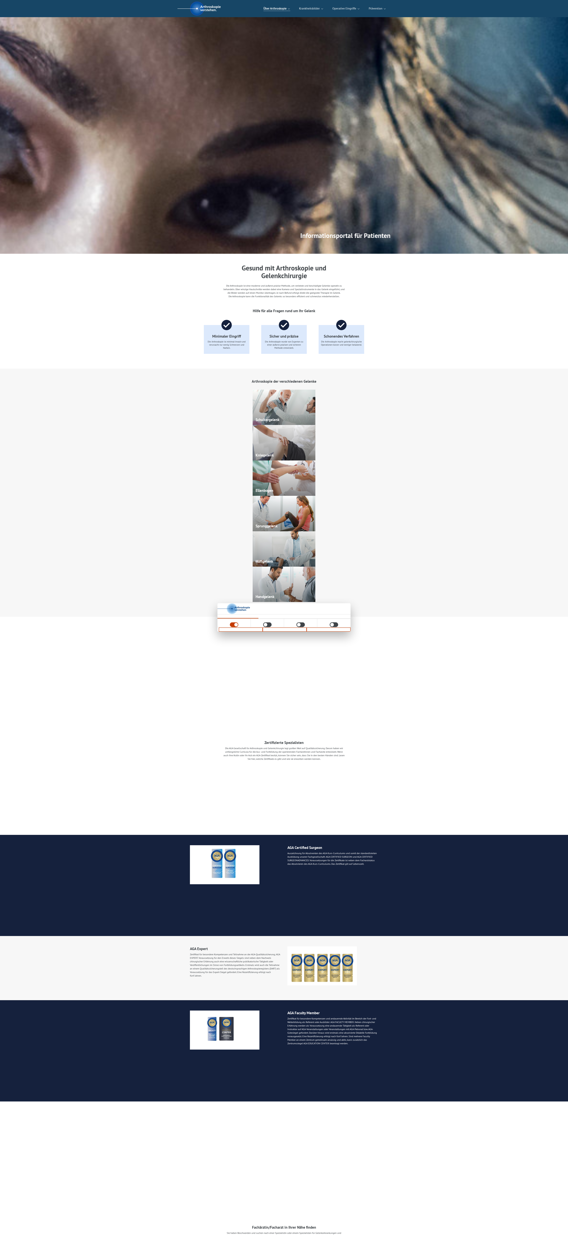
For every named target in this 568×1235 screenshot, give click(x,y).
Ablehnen (241, 630)
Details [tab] (278, 617)
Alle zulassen (329, 630)
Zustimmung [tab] (237, 617)
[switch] (267, 624)
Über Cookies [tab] (319, 617)
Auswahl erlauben (285, 630)
